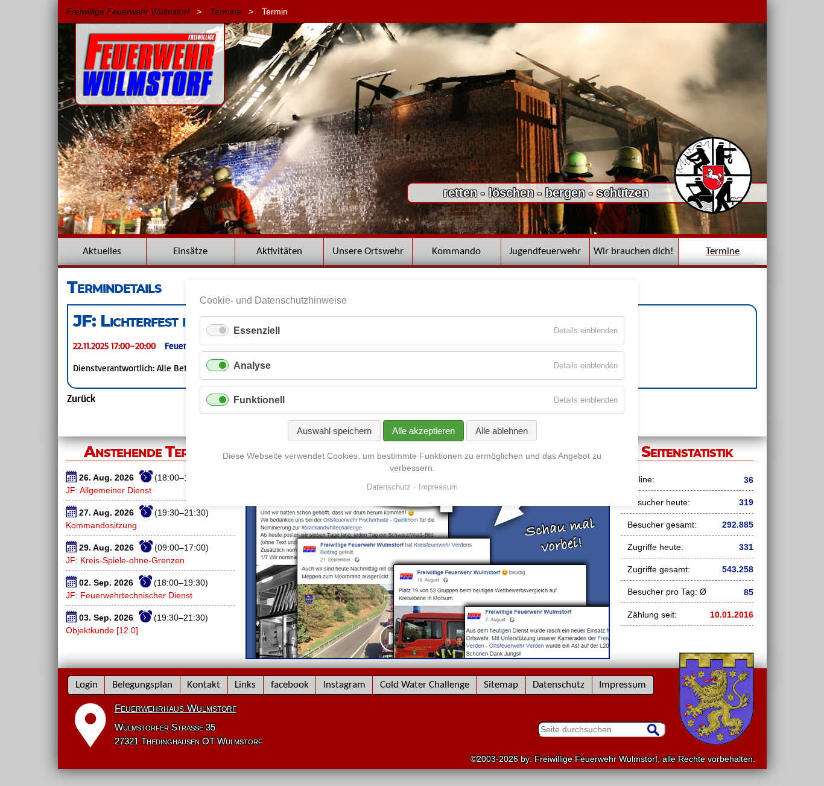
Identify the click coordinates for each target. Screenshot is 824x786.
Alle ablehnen (501, 431)
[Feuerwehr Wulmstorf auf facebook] (428, 655)
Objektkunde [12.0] (102, 630)
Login (86, 685)
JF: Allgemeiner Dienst (108, 490)
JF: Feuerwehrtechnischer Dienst (129, 595)
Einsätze (190, 251)
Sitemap (501, 685)
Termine (225, 11)
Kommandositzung (101, 525)
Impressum (622, 685)
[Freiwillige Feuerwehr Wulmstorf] (150, 99)
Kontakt (203, 685)
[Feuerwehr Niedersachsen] (713, 212)
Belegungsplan (142, 685)
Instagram (344, 685)
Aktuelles (102, 251)
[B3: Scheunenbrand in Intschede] (412, 231)
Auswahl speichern (334, 431)
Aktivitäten (279, 251)
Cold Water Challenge (424, 685)
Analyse (252, 365)
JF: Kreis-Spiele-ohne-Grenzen (125, 560)
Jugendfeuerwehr (545, 251)
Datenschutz (559, 685)
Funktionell (259, 400)
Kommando (456, 251)
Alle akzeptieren (423, 431)
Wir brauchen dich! (634, 251)
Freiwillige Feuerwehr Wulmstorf (127, 11)
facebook (290, 685)
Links (245, 685)
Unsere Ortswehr (368, 251)
